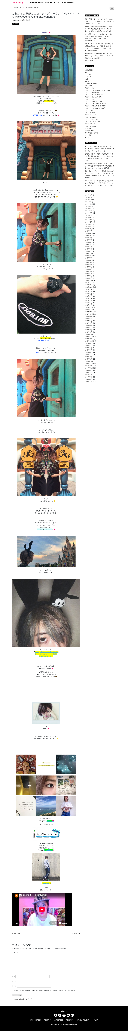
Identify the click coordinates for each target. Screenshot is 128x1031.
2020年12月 (89, 202)
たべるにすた (89, 131)
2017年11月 (88, 285)
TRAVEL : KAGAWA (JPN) (93, 97)
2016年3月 (88, 330)
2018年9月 (88, 262)
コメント (15, 952)
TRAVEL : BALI (90, 88)
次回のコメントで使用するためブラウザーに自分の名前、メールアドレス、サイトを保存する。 (46, 991)
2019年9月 (88, 235)
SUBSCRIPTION (35, 1020)
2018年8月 (88, 265)
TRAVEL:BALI (89, 110)
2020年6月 (88, 215)
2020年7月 (88, 213)
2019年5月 (88, 244)
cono (106, 158)
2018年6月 (88, 269)
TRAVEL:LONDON (91, 117)
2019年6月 (88, 242)
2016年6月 (88, 323)
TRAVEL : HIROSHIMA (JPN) (94, 95)
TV (54, 2)
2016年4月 (88, 327)
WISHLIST (88, 128)
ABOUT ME (89, 70)
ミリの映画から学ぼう (92, 133)
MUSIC (87, 79)
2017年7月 (88, 294)
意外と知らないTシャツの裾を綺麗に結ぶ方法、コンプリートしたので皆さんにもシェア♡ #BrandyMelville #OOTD (99, 173)
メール (14, 981)
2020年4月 (88, 220)
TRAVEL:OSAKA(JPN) (92, 122)
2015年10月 (89, 341)
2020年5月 (88, 217)
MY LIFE (88, 81)
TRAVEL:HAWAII (90, 113)
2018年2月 (88, 278)
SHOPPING (88, 86)
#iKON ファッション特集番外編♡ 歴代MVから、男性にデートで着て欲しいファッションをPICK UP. (99, 183)
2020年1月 (88, 226)
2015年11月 (88, 339)
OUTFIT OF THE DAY (92, 83)
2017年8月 (88, 292)
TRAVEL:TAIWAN (90, 126)
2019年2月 (88, 251)
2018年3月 (88, 276)
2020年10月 (89, 206)
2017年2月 (88, 305)
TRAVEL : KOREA (91, 99)
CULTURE (48, 2)
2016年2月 (88, 332)
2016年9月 (88, 316)
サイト (14, 986)
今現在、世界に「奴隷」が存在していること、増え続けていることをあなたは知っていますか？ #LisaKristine (99, 156)
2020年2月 (88, 224)
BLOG (64, 2)
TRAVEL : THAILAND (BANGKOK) (96, 104)
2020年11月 (89, 204)
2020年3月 (88, 222)
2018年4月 (88, 274)
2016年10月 (89, 314)
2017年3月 (88, 303)
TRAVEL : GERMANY (92, 92)
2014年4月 (88, 381)
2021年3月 (88, 195)
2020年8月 (88, 211)
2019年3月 (88, 249)
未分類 (87, 137)
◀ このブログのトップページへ (22, 999)
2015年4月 (88, 354)
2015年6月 (88, 350)
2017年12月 (89, 283)
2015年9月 (88, 343)
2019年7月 (88, 240)
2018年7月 (88, 267)
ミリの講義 (88, 135)
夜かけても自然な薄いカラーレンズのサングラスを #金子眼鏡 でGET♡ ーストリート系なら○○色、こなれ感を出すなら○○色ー (99, 29)
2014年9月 (88, 370)
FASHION (33, 2)
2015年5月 (88, 352)
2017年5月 (88, 298)
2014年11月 (88, 366)
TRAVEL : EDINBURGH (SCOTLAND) (97, 90)
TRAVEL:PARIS (90, 124)
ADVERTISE (59, 1020)
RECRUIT (69, 1020)
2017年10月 (89, 287)
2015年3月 (88, 357)
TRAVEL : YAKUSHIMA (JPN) (95, 108)
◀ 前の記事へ (16, 933)
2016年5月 (88, 325)
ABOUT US (48, 1020)
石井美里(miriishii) (32, 7)
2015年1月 (88, 361)
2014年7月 (88, 375)
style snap (46, 883)
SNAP (58, 2)
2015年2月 (88, 359)
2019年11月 (88, 231)
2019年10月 (89, 233)
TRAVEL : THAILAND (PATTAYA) (96, 106)
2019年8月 (88, 238)
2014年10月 (89, 368)
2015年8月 (88, 345)
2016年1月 (88, 334)
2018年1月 (88, 280)
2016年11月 (88, 312)
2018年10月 (89, 260)
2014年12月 (89, 363)
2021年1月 (88, 199)
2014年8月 (88, 372)
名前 (13, 976)
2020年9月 (88, 208)
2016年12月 (89, 310)
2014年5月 (88, 379)
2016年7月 (88, 321)
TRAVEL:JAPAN (90, 115)
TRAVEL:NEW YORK (92, 119)
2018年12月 (89, 256)
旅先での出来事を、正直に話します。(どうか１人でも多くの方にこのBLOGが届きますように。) (99, 148)
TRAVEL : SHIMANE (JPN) (94, 101)
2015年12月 (89, 336)
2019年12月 (89, 229)
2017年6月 (88, 296)
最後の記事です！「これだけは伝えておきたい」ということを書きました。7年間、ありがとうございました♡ (99, 21)
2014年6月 (88, 377)
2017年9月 (88, 289)
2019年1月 (88, 253)
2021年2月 (88, 197)
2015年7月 (88, 348)
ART (86, 72)
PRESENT (70, 2)
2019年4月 (88, 247)
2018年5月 (88, 271)
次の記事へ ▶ (75, 933)
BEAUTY (41, 2)
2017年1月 (88, 307)
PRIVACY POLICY (82, 1020)
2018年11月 (88, 258)
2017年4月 (88, 301)
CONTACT (95, 1020)
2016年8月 (88, 318)
